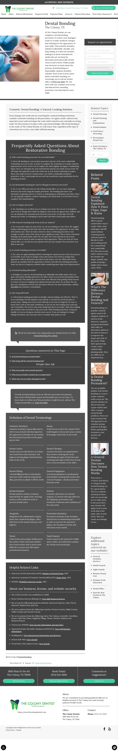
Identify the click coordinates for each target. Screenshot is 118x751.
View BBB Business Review (53, 599)
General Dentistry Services (97, 558)
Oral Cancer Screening (98, 132)
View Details (32, 639)
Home (3, 14)
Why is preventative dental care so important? (31, 374)
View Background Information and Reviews (42, 635)
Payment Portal (41, 14)
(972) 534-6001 (58, 82)
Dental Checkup (100, 114)
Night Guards (99, 569)
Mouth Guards (99, 565)
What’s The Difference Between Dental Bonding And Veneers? (99, 295)
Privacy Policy (10, 730)
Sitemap (18, 730)
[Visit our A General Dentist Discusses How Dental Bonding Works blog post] (100, 454)
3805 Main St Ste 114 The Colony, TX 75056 (71, 8)
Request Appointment (59, 681)
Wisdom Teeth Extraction (99, 581)
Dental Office (98, 588)
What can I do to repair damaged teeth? (29, 379)
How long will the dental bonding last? (28, 361)
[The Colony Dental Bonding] (19, 81)
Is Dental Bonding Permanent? (99, 380)
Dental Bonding (24, 657)
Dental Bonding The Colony (46, 335)
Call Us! (104, 8)
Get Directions (19, 681)
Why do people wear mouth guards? (27, 370)
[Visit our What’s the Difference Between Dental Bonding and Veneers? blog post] (100, 284)
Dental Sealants (99, 127)
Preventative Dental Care (98, 139)
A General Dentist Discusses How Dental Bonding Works (99, 465)
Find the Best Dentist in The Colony (99, 595)
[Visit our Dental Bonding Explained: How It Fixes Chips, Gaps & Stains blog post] (100, 194)
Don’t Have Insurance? (102, 14)
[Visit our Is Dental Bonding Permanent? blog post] (100, 374)
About (11, 14)
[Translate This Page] (114, 747)
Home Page (61, 577)
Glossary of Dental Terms (52, 573)
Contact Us (99, 681)
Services (68, 14)
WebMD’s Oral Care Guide (30, 582)
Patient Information (24, 14)
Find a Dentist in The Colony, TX (100, 147)
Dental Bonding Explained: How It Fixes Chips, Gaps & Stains (99, 205)
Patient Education (82, 14)
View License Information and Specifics (46, 625)
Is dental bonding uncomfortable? (26, 356)
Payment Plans (56, 14)
